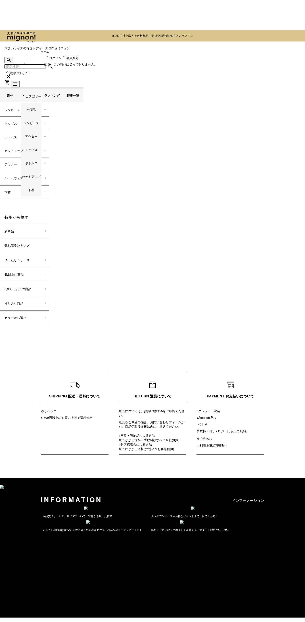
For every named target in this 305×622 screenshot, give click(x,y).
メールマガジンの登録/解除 (22, 538)
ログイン (55, 58)
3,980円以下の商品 (17, 289)
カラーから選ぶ (15, 317)
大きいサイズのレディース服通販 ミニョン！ (50, 605)
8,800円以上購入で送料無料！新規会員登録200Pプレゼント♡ (152, 36)
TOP (3, 573)
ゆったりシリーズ (16, 260)
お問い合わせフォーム (165, 422)
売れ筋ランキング (16, 245)
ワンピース (12, 109)
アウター (10, 164)
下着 (7, 192)
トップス (10, 123)
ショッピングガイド (272, 517)
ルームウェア (13, 178)
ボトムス (10, 137)
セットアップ (13, 150)
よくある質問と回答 (272, 522)
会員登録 (72, 58)
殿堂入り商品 (13, 303)
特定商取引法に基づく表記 (19, 584)
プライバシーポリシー (15, 589)
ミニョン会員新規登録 (277, 532)
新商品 (9, 231)
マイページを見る (12, 594)
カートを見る (9, 600)
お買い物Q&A (153, 411)
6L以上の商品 (14, 274)
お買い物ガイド (20, 73)
